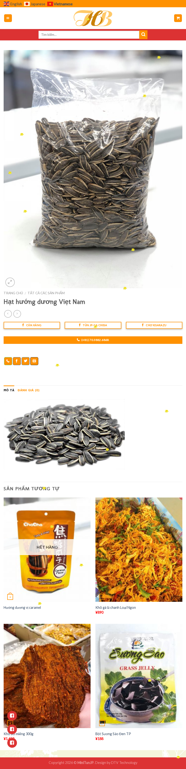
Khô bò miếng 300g (18, 734)
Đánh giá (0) (28, 390)
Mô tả (9, 390)
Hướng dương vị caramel (22, 607)
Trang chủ (13, 293)
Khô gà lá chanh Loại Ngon (115, 607)
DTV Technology (124, 763)
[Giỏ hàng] (178, 18)
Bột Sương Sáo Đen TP (113, 734)
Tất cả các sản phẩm (46, 293)
